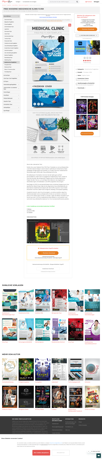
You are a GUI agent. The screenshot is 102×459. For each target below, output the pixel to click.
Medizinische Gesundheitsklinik (73, 313)
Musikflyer (6, 95)
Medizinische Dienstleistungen (89, 313)
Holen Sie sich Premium (87, 133)
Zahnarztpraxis (39, 342)
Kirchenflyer (7, 75)
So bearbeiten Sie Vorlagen (29, 1)
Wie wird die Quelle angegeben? (85, 85)
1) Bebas (29, 209)
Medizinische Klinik (24, 313)
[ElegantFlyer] (7, 1)
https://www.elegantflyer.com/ (56, 442)
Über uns (67, 430)
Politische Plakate (7, 409)
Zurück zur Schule (90, 409)
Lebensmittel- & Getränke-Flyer (10, 88)
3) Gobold (29, 212)
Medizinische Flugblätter (91, 69)
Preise (80, 422)
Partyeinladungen (8, 98)
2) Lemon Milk (31, 211)
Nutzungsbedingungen (57, 426)
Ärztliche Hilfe (39, 313)
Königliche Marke (23, 409)
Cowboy (54, 409)
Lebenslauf (55, 382)
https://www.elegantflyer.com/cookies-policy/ (57, 444)
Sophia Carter (86, 75)
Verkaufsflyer (7, 107)
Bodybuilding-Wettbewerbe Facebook (75, 410)
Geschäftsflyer (7, 16)
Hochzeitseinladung (7, 382)
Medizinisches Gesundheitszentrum (91, 342)
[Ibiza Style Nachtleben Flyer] (81, 122)
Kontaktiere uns (69, 426)
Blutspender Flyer (57, 313)
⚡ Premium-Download (48, 253)
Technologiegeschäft (74, 382)
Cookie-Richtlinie (56, 433)
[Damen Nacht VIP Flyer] (93, 122)
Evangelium (38, 382)
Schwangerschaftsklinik (25, 342)
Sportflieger (7, 110)
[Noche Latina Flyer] (93, 106)
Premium (89, 1)
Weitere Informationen (82, 80)
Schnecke (87, 382)
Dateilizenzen (55, 423)
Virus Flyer (5, 342)
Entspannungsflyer (24, 382)
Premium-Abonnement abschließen (54, 20)
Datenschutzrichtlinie (57, 430)
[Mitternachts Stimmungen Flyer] (81, 106)
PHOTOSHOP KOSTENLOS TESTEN (48, 17)
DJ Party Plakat (39, 409)
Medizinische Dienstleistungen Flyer (8, 313)
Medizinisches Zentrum (58, 342)
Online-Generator (83, 425)
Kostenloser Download (48, 268)
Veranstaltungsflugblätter (10, 84)
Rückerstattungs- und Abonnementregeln (70, 422)
